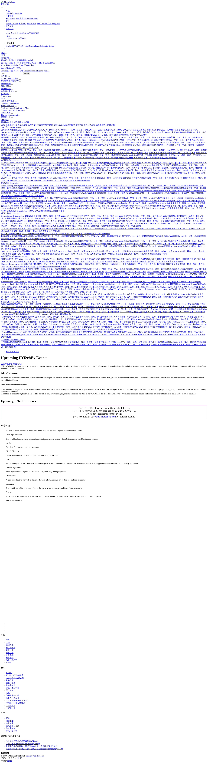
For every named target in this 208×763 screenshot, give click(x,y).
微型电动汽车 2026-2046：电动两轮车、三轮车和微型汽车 (124, 201)
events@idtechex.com (104, 416)
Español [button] (40, 71)
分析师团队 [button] (27, 63)
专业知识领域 (15, 122)
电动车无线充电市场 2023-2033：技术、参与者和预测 (24, 211)
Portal (8, 33)
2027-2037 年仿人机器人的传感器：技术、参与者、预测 (105, 277)
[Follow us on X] (106, 564)
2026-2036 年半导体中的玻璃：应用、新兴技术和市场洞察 (63, 287)
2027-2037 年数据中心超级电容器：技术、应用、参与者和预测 (149, 178)
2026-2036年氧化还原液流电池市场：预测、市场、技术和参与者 (69, 173)
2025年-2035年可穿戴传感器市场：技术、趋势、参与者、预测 (27, 314)
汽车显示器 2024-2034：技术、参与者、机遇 (66, 251)
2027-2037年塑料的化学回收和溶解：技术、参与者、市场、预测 (64, 140)
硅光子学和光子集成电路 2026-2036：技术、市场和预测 (126, 254)
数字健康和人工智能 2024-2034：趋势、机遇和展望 (95, 236)
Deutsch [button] (27, 71)
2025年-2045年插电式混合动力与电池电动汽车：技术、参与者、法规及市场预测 (78, 203)
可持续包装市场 (51, 329)
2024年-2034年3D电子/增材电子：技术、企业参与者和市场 (67, 130)
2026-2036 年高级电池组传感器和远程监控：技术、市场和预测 (114, 163)
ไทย (26, 46)
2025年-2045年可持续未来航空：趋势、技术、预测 (86, 208)
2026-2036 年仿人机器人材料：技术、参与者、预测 (126, 153)
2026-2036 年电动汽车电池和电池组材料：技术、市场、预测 (33, 153)
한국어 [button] (16, 71)
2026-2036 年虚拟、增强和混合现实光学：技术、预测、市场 (77, 345)
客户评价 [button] (17, 63)
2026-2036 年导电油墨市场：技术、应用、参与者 (170, 140)
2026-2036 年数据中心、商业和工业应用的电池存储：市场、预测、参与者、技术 (60, 284)
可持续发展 (6, 112)
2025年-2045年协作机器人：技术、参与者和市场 (45, 272)
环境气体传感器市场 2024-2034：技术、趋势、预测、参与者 (51, 307)
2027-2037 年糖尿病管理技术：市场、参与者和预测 (51, 236)
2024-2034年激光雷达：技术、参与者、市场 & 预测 (94, 274)
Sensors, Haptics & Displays (12, 110)
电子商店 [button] (26, 65)
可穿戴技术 (6, 117)
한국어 (21, 46)
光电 (3, 98)
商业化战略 (22, 125)
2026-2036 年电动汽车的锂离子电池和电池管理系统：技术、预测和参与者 (175, 168)
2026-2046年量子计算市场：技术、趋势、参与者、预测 (137, 264)
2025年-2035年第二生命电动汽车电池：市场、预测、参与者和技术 (125, 173)
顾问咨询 (18, 13)
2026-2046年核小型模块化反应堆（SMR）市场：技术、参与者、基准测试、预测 (70, 226)
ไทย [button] (21, 71)
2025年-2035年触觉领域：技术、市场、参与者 (97, 307)
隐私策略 (9, 726)
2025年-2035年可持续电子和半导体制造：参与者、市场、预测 (139, 261)
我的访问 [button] (10, 65)
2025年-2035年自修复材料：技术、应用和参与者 (55, 158)
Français (38, 46)
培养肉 (18, 234)
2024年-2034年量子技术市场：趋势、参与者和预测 (27, 267)
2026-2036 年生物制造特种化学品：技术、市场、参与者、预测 (87, 216)
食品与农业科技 (7, 91)
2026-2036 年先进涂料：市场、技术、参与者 (101, 137)
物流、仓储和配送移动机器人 (172, 274)
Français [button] (33, 71)
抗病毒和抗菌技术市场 (19, 236)
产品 (7, 364)
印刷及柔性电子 (7, 101)
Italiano (51, 46)
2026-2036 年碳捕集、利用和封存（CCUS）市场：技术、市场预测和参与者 (141, 317)
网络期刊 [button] (23, 60)
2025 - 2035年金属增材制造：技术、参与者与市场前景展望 (118, 130)
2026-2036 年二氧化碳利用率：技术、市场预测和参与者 (108, 218)
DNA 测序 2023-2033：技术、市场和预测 (134, 236)
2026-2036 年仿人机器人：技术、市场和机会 (165, 272)
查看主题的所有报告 (189, 130)
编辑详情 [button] (18, 65)
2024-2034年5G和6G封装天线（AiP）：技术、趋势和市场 (128, 132)
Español (45, 46)
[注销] (19, 758)
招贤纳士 (56, 24)
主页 (3, 364)
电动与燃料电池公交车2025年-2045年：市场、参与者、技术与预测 (106, 191)
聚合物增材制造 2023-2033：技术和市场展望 (161, 130)
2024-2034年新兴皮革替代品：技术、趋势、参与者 (176, 142)
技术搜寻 (71, 125)
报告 (8, 13)
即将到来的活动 (12, 352)
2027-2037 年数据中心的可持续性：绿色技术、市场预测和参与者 (116, 229)
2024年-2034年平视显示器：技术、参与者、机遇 (168, 198)
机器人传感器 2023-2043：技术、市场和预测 (148, 277)
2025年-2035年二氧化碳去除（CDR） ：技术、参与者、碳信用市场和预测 (52, 218)
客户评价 (22, 24)
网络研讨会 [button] (6, 60)
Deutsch (31, 46)
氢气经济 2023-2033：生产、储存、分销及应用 (25, 223)
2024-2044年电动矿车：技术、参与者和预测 (144, 193)
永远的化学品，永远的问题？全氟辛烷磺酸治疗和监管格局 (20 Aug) (34, 749)
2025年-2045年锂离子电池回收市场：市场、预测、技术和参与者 (28, 150)
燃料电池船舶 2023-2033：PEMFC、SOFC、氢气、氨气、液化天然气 (30, 198)
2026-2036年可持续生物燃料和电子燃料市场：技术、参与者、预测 (172, 229)
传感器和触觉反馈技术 (15, 703)
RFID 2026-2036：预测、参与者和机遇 (104, 135)
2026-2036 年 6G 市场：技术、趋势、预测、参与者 (81, 132)
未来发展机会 (11, 125)
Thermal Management (9, 115)
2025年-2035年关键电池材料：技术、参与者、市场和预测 (47, 142)
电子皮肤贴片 (158, 236)
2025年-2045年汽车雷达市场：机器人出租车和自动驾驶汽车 (40, 269)
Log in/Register (12, 38)
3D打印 (4, 76)
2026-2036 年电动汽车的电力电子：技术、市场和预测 (135, 203)
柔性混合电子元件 (30, 287)
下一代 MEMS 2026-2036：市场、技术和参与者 (134, 289)
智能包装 (125, 135)
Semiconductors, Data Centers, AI (14, 108)
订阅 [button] (3, 55)
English (9, 46)
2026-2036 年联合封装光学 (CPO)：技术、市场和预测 (108, 251)
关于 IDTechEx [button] (7, 63)
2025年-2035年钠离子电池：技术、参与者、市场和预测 (25, 178)
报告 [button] (3, 53)
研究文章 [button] (15, 60)
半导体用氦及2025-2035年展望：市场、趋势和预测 (130, 145)
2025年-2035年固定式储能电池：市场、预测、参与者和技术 (117, 165)
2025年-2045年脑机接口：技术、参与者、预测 (120, 304)
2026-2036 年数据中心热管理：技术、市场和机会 (41, 299)
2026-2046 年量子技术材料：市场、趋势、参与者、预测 (43, 264)
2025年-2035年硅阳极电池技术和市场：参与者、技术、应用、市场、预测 (172, 206)
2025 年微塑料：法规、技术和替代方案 (35, 324)
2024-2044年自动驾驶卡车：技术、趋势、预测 (145, 269)
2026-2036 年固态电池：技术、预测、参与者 (67, 178)
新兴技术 (9, 650)
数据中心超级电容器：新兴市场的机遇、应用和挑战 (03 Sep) (31, 746)
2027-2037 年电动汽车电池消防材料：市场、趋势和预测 (42, 332)
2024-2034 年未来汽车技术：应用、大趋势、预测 (126, 198)
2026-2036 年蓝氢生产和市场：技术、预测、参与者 (136, 216)
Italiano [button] (46, 71)
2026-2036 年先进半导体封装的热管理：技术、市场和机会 (178, 332)
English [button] (4, 71)
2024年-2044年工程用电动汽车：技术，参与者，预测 (103, 193)
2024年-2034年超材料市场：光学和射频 (24, 135)
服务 (3, 125)
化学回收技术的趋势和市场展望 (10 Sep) (23, 744)
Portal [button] (3, 65)
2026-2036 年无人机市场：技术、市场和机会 (59, 191)
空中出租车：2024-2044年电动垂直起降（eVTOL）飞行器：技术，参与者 (144, 186)
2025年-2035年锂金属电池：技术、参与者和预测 (132, 170)
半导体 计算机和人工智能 (16, 700)
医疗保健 (5, 94)
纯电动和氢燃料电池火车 (142, 188)
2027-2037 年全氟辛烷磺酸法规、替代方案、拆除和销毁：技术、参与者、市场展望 (57, 234)
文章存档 (9, 655)
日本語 (15, 46)
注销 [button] (32, 65)
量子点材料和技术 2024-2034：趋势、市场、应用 (176, 155)
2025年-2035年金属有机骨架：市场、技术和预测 (100, 155)
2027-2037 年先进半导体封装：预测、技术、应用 (26, 251)
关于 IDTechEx (12, 24)
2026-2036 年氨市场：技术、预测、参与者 (43, 216)
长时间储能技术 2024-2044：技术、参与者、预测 (173, 170)
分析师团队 (31, 24)
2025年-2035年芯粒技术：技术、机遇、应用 (114, 284)
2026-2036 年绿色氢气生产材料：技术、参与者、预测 (81, 153)
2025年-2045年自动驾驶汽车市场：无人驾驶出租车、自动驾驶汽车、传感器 (43, 188)
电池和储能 (6, 84)
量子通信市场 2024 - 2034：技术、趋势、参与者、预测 (64, 135)
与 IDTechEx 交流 (44, 24)
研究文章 (20, 18)
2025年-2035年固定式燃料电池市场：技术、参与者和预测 (64, 229)
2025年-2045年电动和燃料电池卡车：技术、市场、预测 (158, 191)
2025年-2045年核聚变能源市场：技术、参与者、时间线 (41, 221)
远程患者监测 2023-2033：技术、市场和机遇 (20, 239)
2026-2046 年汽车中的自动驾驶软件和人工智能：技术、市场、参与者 (95, 269)
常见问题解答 (11, 731)
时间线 (35, 18)
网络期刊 (28, 18)
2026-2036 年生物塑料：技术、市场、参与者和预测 (178, 137)
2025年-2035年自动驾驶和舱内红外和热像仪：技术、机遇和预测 (44, 274)
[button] (8, 11)
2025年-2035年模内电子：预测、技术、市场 (24, 261)
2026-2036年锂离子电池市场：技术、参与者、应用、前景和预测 (28, 170)
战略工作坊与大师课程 (105, 125)
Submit (26, 73)
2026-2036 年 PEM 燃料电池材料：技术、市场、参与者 (172, 153)
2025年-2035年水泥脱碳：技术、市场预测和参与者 (154, 218)
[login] (9, 761)
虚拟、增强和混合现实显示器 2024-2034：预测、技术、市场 (166, 304)
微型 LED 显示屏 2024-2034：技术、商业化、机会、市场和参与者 (74, 254)
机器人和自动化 (7, 106)
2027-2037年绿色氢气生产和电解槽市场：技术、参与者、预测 (138, 221)
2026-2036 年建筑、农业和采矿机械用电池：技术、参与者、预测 (63, 165)
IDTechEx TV (11, 660)
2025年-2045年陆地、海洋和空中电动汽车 (181, 193)
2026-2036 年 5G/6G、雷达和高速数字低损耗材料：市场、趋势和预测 (85, 150)
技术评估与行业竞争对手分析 (40, 125)
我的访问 (14, 33)
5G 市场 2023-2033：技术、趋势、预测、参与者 (39, 132)
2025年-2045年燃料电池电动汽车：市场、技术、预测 (83, 198)
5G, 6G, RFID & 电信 (9, 78)
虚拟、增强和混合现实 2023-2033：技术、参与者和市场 (126, 345)
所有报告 (5, 120)
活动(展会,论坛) (15, 364)
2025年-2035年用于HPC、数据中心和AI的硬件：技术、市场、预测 (117, 287)
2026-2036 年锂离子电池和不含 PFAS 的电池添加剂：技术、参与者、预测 (51, 137)
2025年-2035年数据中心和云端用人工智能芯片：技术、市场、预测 (98, 282)
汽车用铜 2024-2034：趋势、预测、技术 (22, 191)
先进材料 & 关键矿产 (10, 81)
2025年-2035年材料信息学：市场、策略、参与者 (59, 155)
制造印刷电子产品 (51, 261)
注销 (37, 33)
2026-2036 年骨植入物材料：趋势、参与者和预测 (185, 236)
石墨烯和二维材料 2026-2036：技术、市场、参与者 (35, 145)
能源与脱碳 (6, 89)
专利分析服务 (89, 125)
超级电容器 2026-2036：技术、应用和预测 (104, 178)
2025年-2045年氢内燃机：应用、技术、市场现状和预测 (69, 223)
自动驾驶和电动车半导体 (130, 206)
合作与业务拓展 (60, 125)
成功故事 (25, 122)
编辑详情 (23, 33)
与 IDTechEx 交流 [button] (39, 63)
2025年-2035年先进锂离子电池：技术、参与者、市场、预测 (166, 163)
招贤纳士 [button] (51, 63)
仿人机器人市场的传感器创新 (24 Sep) (22, 741)
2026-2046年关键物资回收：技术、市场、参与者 (92, 142)
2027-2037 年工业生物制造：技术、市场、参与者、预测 (176, 145)
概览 (8, 718)
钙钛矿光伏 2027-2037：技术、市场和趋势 (123, 226)
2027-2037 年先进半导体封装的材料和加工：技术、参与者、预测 (143, 150)
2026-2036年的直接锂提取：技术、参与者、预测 (134, 142)
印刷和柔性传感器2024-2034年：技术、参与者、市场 (81, 261)
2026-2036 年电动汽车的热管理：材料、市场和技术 (129, 208)
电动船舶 (186, 191)
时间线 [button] (30, 60)
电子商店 (31, 33)
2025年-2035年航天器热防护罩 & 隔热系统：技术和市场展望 (83, 145)
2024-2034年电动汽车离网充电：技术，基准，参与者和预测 (174, 201)
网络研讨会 (10, 18)
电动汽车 (5, 86)
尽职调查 (79, 125)
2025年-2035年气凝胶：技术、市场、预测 (138, 137)
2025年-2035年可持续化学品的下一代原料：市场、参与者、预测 (80, 324)
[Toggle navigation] (2, 7)
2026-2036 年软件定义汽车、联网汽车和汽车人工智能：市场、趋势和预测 (32, 208)
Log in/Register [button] (7, 68)
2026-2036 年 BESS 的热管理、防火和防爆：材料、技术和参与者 (44, 180)
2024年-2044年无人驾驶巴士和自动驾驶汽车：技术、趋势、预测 (34, 206)
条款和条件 (10, 728)
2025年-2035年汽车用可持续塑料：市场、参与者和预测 (99, 158)
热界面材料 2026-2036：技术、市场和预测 (141, 158)
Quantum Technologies (10, 103)
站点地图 (9, 723)
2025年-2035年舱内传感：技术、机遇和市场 (177, 307)
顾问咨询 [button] (5, 58)
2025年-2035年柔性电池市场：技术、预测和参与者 (122, 168)
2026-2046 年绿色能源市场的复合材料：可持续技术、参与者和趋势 (120, 140)
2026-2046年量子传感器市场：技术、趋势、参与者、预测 (51, 312)
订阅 (12, 13)
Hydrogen (5, 96)
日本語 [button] (10, 71)
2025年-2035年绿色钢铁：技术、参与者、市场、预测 (28, 244)
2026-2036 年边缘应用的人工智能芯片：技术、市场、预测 (151, 282)
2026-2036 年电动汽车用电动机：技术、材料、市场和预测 (55, 193)
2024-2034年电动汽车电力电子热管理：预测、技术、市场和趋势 (179, 208)
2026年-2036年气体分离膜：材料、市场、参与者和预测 (88, 221)
